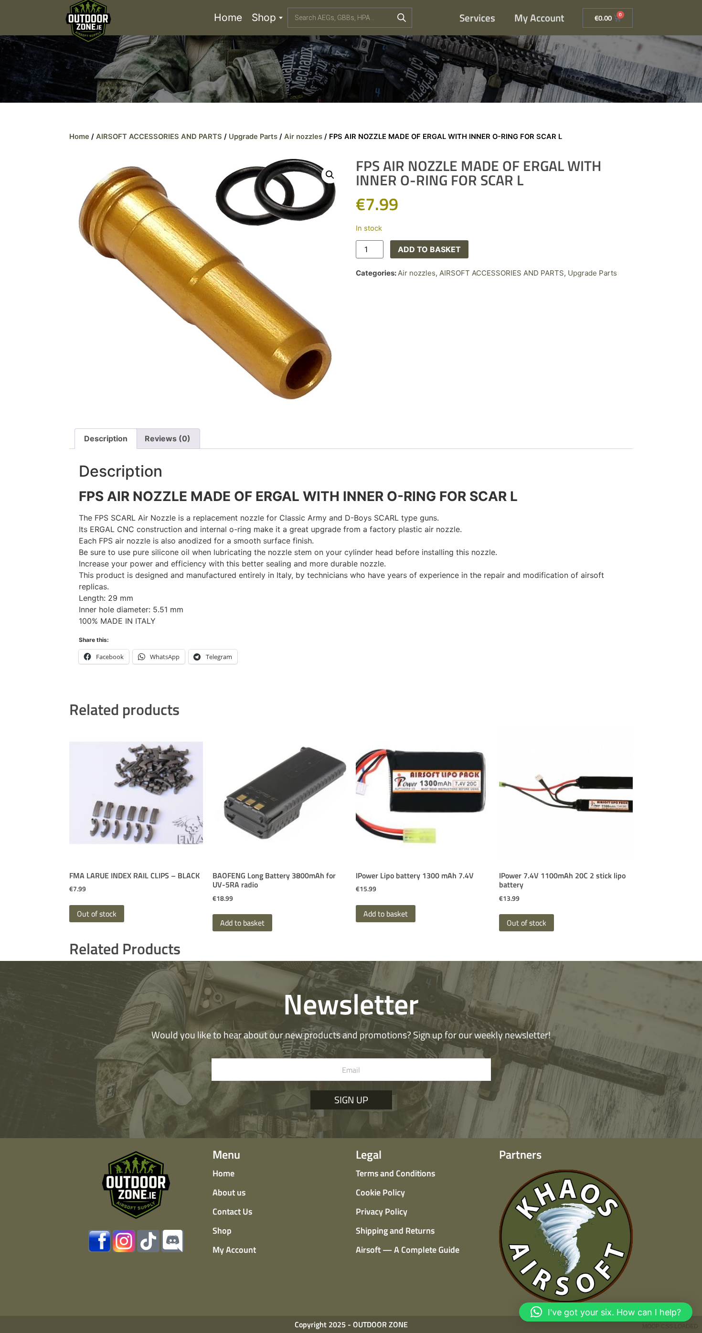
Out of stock (97, 913)
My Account (539, 17)
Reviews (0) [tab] (168, 438)
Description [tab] (106, 438)
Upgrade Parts (253, 136)
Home (228, 17)
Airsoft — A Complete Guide (407, 1249)
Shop (264, 17)
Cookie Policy (380, 1192)
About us (229, 1192)
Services (477, 17)
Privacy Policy (381, 1211)
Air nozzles (303, 136)
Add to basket (429, 249)
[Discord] (172, 1241)
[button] (330, 174)
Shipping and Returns (395, 1230)
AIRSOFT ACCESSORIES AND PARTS (159, 136)
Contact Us (232, 1211)
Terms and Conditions (395, 1173)
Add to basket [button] (242, 922)
